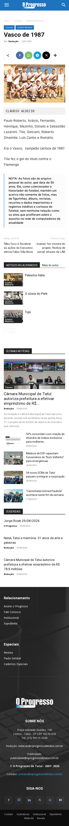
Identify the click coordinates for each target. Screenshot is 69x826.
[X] (46, 55)
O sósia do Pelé (36, 293)
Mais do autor (50, 265)
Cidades (9, 387)
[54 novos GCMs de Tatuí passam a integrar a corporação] (13, 477)
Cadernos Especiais (16, 664)
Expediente (10, 623)
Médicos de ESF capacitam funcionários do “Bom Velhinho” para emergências (45, 457)
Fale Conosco (12, 612)
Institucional (11, 618)
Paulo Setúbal (12, 658)
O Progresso (10, 525)
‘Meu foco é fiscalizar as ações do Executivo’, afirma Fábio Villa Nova (18, 248)
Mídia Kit (29, 818)
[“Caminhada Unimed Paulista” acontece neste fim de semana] (13, 495)
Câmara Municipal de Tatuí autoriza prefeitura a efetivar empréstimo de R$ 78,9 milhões (32, 564)
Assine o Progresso (16, 606)
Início (7, 20)
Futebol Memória (35, 20)
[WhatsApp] (28, 55)
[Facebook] (20, 55)
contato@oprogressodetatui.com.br (40, 774)
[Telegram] (37, 55)
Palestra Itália (35, 275)
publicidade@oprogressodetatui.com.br (34, 758)
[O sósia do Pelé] (13, 298)
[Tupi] (13, 316)
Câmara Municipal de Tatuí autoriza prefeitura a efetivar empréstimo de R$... (29, 399)
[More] (55, 55)
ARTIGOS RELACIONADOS (22, 265)
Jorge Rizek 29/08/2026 (22, 521)
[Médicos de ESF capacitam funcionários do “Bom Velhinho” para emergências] (13, 458)
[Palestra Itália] (13, 279)
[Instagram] (19, 800)
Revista (8, 652)
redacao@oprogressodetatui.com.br (40, 746)
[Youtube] (60, 800)
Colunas (17, 20)
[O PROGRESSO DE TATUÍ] (34, 5)
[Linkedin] (29, 800)
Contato (8, 814)
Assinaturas (23, 814)
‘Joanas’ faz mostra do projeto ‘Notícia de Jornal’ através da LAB (50, 248)
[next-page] (12, 330)
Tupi (28, 312)
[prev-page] (6, 330)
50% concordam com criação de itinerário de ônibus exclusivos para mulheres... (45, 438)
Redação (13, 41)
